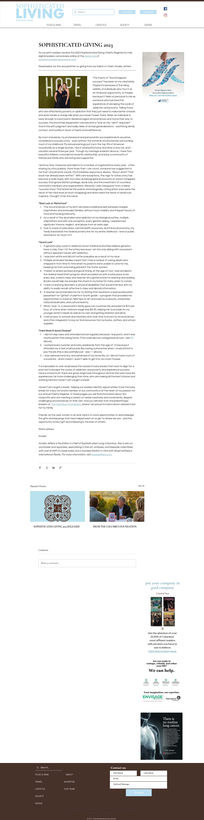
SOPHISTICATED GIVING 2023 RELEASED (57, 526)
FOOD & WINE (42, 774)
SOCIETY (39, 796)
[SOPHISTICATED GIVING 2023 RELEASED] (57, 506)
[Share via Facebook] (40, 467)
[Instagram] (165, 15)
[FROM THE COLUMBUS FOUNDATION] (117, 506)
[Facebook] (165, 8)
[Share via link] (60, 467)
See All (141, 486)
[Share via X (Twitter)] (46, 467)
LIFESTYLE (40, 789)
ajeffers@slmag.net (102, 812)
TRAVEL (38, 781)
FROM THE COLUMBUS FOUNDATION (115, 526)
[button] (163, 79)
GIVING (38, 803)
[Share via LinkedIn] (53, 467)
